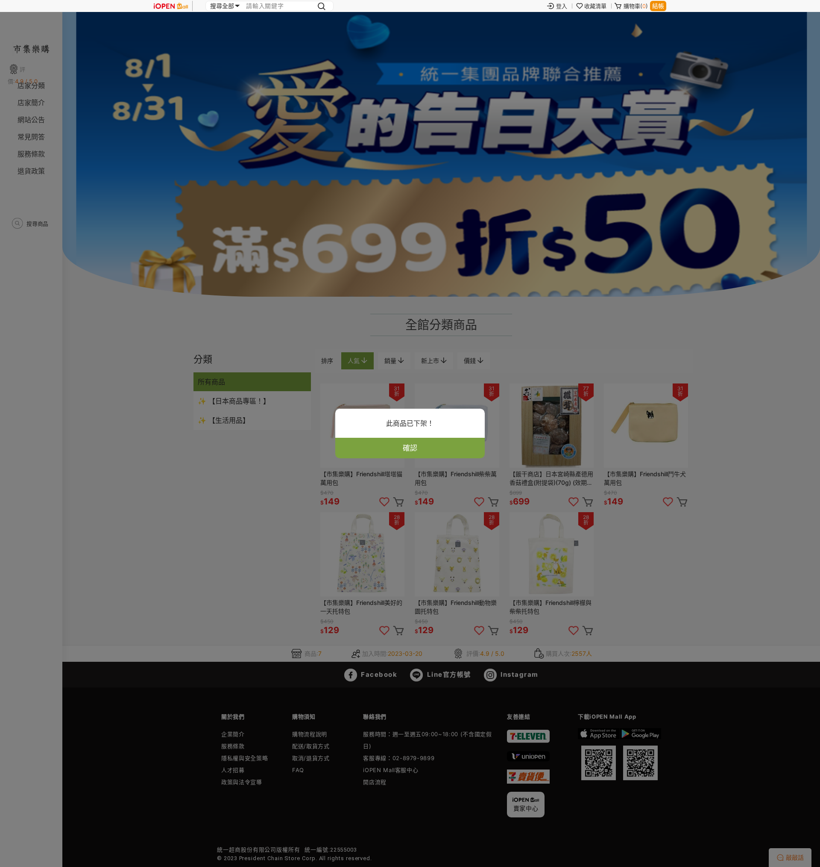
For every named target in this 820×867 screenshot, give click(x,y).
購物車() (636, 6)
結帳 (658, 5)
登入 (561, 6)
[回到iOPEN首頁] (171, 6)
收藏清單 (595, 6)
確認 (410, 448)
